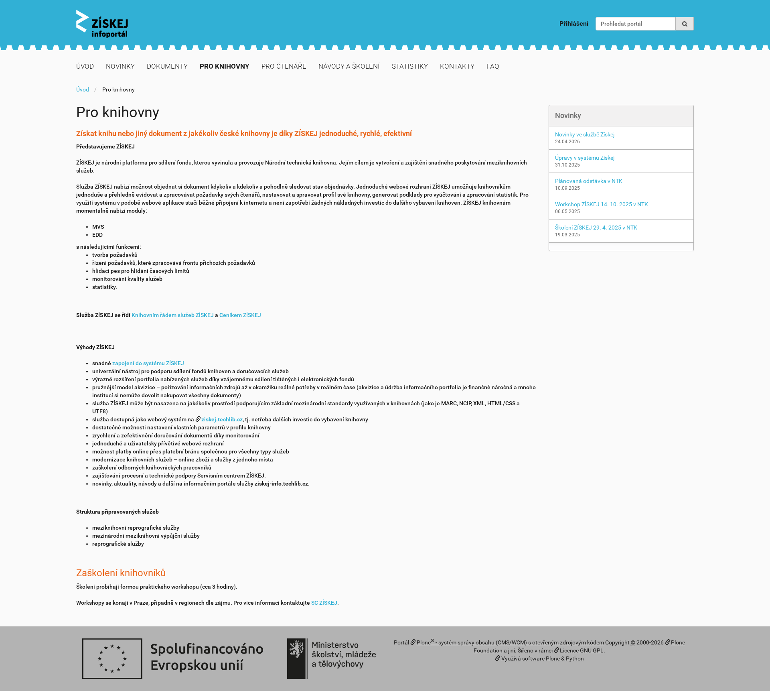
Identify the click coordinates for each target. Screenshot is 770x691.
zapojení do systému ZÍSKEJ (148, 363)
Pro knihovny (224, 66)
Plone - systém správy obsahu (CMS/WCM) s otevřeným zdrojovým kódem (510, 642)
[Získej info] (102, 24)
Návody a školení (349, 66)
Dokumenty (167, 66)
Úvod (85, 66)
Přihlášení (573, 23)
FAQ (492, 66)
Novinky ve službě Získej (584, 134)
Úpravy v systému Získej (584, 157)
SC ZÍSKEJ (324, 603)
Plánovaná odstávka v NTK (588, 181)
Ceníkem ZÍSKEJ (240, 315)
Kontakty (457, 66)
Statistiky (410, 66)
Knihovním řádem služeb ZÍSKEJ (173, 315)
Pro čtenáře (283, 66)
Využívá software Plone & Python (542, 658)
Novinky (120, 66)
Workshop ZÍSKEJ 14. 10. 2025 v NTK (601, 204)
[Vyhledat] (684, 23)
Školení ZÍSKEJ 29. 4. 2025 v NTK (596, 227)
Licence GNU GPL (582, 650)
